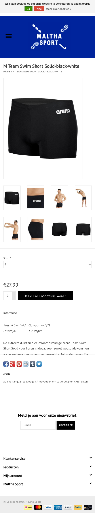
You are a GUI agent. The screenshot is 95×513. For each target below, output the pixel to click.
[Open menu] (8, 35)
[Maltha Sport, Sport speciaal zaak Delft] (56, 36)
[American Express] (58, 507)
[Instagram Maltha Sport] (55, 438)
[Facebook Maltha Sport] (39, 438)
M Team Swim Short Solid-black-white (37, 71)
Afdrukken (82, 381)
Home (6, 71)
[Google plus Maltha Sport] (47, 438)
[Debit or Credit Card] (87, 507)
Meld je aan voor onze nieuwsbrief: (47, 415)
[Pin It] (19, 364)
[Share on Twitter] (39, 364)
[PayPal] (77, 507)
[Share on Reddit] (25, 364)
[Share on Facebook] (6, 364)
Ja (28, 9)
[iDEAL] (27, 507)
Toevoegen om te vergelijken (56, 381)
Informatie (10, 313)
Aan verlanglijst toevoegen (20, 381)
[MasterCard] (38, 507)
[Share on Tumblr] (32, 364)
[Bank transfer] (67, 507)
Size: (7, 258)
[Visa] (48, 507)
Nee (39, 9)
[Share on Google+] (12, 364)
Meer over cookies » (59, 9)
